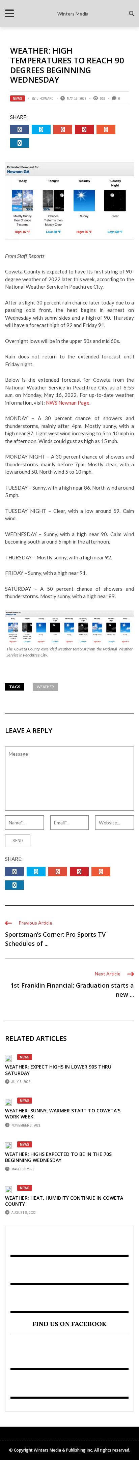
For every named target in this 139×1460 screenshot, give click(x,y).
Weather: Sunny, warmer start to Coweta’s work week (62, 1113)
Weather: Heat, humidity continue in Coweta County (64, 1201)
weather (45, 686)
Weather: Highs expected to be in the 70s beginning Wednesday (58, 1157)
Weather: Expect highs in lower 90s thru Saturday (58, 1069)
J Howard (45, 98)
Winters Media (72, 14)
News (17, 98)
